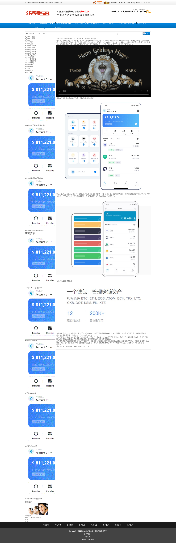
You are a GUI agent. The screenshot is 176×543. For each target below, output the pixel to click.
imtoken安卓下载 (30, 51)
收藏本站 (114, 2)
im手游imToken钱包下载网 (34, 288)
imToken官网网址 (127, 23)
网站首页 (31, 23)
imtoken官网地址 (54, 28)
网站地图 (130, 2)
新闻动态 (142, 23)
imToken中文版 (46, 23)
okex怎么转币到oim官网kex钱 (35, 125)
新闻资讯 (118, 525)
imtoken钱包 (29, 64)
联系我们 (147, 2)
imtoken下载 (29, 66)
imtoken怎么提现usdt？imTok (34, 231)
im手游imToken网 (30, 393)
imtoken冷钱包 (29, 57)
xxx (39, 33)
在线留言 (122, 2)
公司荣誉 (70, 525)
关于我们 (106, 525)
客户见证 (82, 525)
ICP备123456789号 (88, 539)
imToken (79, 23)
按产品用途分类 (30, 55)
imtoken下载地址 (34, 28)
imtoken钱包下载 (30, 49)
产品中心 (58, 525)
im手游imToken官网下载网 (34, 499)
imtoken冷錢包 (29, 63)
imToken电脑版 (30, 47)
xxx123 (45, 33)
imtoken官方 (93, 23)
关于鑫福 (139, 2)
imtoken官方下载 (30, 53)
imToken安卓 (109, 23)
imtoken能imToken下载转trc (34, 178)
